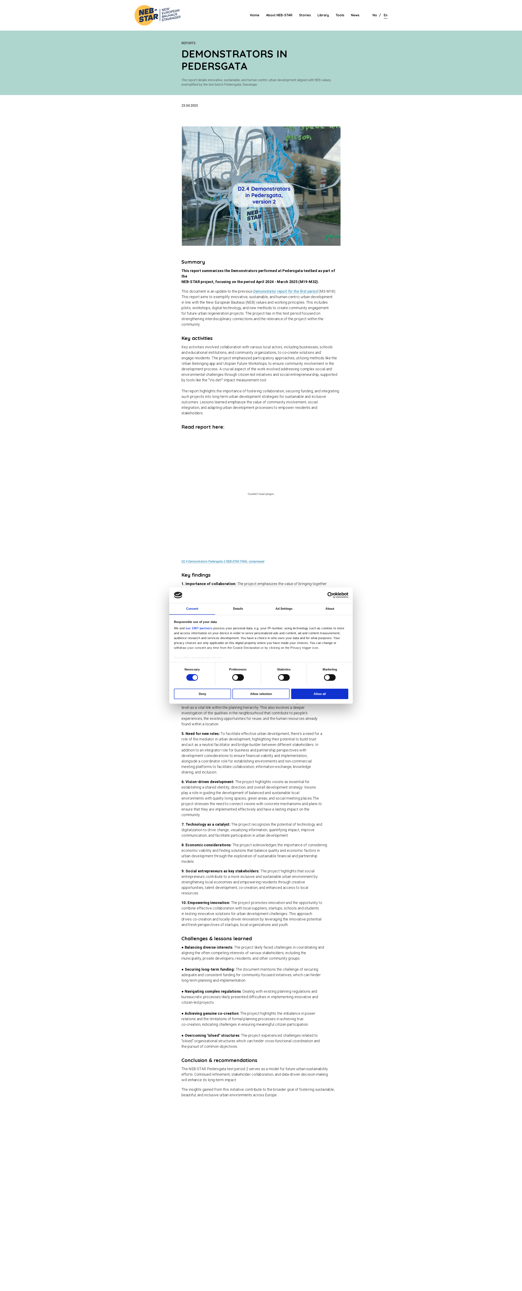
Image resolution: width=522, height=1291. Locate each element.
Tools (340, 15)
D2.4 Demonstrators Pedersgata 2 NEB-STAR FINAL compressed (222, 561)
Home (254, 15)
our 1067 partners (199, 628)
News (355, 15)
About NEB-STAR (279, 15)
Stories (305, 15)
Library (323, 15)
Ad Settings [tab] (283, 608)
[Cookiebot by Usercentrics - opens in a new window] (330, 595)
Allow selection (261, 693)
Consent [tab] (192, 608)
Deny (202, 693)
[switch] (238, 677)
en (385, 15)
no (375, 15)
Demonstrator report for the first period (285, 291)
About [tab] (329, 608)
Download (276, 561)
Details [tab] (238, 608)
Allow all (320, 693)
